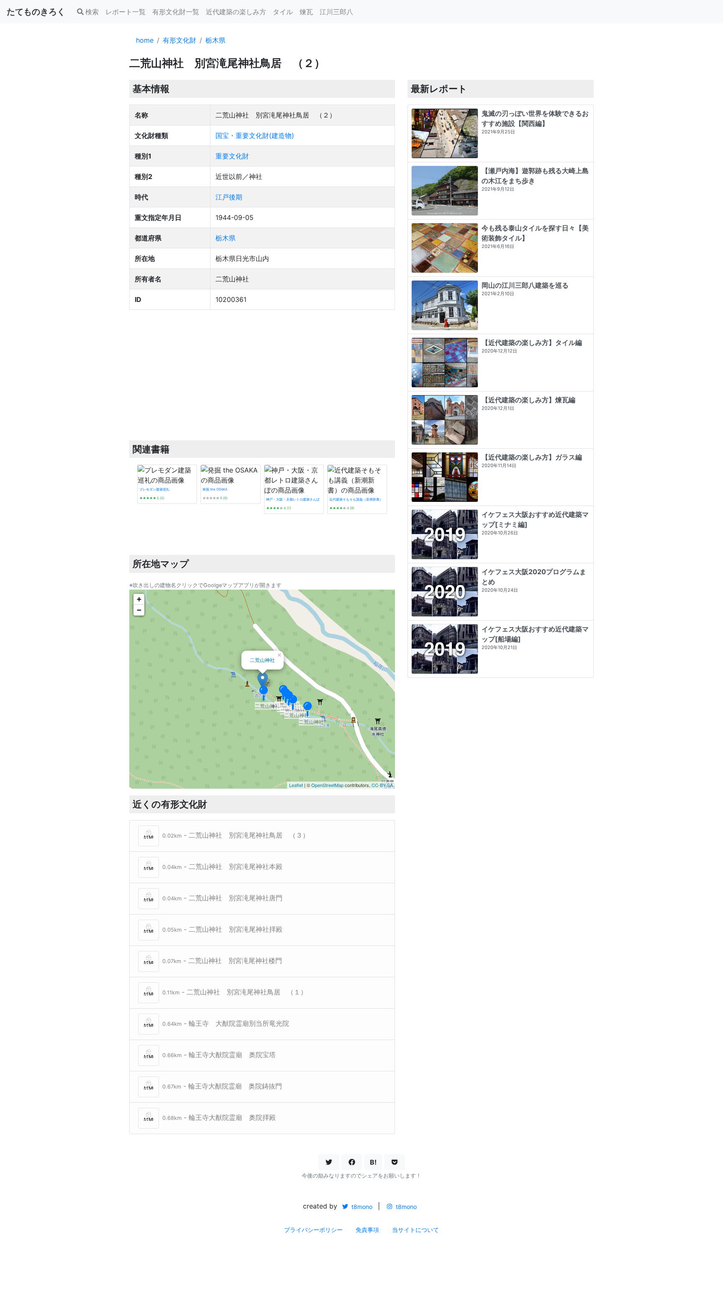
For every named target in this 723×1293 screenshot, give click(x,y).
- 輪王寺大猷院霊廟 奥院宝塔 (219, 1054)
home (145, 40)
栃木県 (215, 40)
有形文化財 (179, 40)
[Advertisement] (262, 375)
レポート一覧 (125, 12)
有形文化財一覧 (175, 12)
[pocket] (394, 1162)
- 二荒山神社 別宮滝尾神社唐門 (222, 898)
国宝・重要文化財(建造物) (254, 135)
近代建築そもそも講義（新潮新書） (356, 499)
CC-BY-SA (382, 785)
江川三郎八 (336, 12)
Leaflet (296, 785)
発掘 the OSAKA (215, 489)
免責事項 (367, 1229)
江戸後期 (228, 197)
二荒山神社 (262, 659)
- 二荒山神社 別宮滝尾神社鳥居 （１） (234, 992)
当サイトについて (415, 1229)
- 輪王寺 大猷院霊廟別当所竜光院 (225, 1023)
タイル (283, 12)
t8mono (361, 1206)
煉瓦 (306, 12)
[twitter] (328, 1162)
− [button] (139, 610)
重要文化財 (232, 156)
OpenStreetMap (327, 785)
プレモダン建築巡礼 (154, 489)
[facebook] (351, 1162)
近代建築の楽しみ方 (236, 12)
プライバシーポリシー (313, 1229)
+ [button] (139, 599)
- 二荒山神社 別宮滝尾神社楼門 (222, 960)
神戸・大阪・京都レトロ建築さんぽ (293, 499)
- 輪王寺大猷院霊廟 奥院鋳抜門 (222, 1086)
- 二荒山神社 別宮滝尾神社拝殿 (222, 929)
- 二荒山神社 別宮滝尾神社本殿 (222, 866)
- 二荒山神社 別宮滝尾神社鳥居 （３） (235, 835)
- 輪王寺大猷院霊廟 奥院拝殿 (219, 1117)
